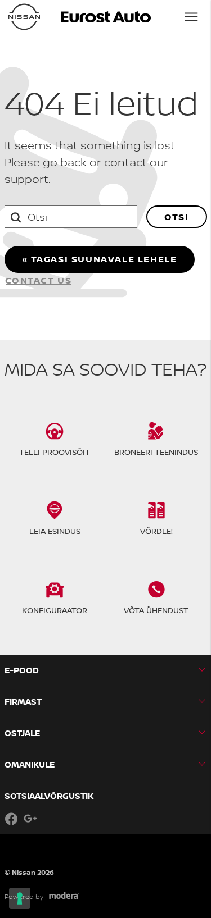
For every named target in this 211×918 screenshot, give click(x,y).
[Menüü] (191, 17)
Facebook (11, 818)
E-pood (22, 670)
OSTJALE (22, 733)
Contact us (38, 280)
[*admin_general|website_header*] (24, 17)
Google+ (30, 818)
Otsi (176, 217)
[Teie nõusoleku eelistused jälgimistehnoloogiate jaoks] (19, 898)
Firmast (23, 701)
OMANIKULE (30, 764)
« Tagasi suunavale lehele (99, 259)
